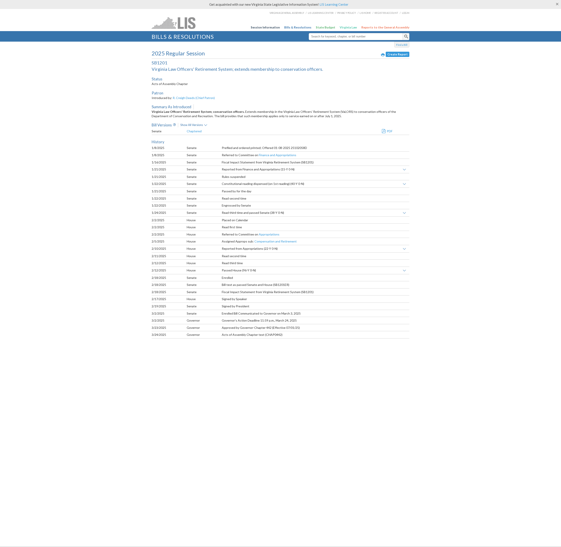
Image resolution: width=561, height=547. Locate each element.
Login (405, 12)
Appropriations (269, 234)
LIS (187, 23)
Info (174, 125)
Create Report (397, 54)
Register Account (386, 12)
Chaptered (194, 131)
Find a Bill (401, 44)
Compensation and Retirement (275, 241)
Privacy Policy (346, 12)
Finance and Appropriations (277, 155)
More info (205, 125)
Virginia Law (348, 27)
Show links (404, 169)
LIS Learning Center (334, 4)
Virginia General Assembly (287, 12)
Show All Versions (191, 125)
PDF (389, 131)
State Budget (325, 27)
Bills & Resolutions (297, 27)
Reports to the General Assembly (385, 27)
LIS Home (365, 12)
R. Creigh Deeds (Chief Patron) (194, 98)
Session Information (265, 27)
